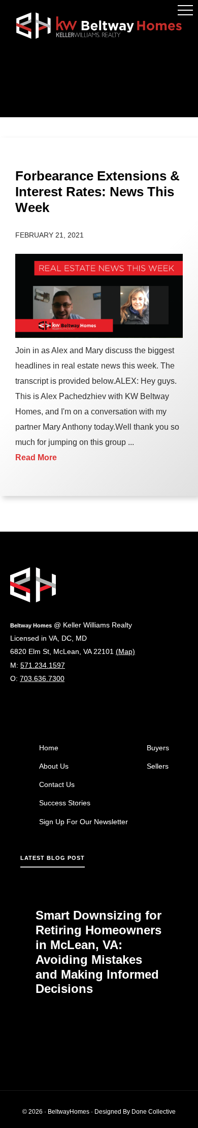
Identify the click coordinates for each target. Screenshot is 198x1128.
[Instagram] (15, 708)
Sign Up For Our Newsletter (83, 822)
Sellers (158, 766)
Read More (36, 457)
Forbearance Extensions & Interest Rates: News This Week (97, 191)
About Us (54, 766)
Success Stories (64, 803)
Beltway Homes (99, 25)
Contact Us (57, 784)
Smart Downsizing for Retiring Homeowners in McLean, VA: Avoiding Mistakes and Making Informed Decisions (98, 951)
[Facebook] (32, 708)
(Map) (125, 651)
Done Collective (153, 1111)
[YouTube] (48, 708)
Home (48, 748)
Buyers (158, 748)
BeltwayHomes (68, 1111)
